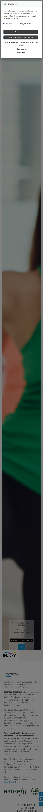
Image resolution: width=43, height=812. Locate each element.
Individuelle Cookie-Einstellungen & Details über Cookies (21, 43)
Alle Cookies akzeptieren (21, 32)
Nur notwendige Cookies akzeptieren (21, 37)
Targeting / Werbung (24, 23)
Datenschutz (21, 49)
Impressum (21, 53)
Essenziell (9, 23)
